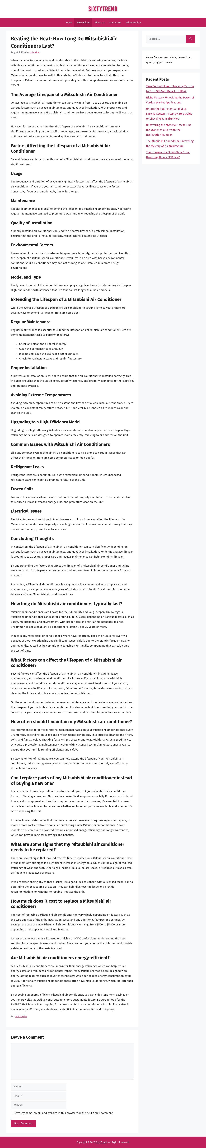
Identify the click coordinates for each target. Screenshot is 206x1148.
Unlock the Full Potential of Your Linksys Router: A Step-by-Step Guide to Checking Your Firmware (169, 113)
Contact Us (115, 22)
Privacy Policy (133, 22)
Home (69, 22)
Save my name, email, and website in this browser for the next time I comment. (63, 1113)
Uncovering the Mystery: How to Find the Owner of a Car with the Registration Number (169, 129)
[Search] (190, 39)
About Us (100, 22)
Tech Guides (83, 22)
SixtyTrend (101, 1142)
